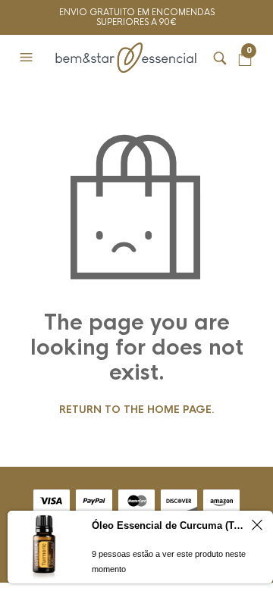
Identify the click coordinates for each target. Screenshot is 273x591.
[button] (28, 57)
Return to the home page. (137, 410)
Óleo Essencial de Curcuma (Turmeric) (169, 525)
